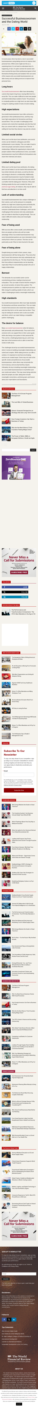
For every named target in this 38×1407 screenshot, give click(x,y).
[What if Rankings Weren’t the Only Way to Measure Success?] (6, 824)
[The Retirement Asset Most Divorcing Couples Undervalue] (6, 1095)
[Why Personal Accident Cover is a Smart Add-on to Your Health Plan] (6, 1137)
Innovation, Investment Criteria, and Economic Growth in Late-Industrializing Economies (23, 973)
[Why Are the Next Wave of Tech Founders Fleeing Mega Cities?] (6, 430)
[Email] (25, 29)
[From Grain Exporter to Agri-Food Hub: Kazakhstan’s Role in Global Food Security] (6, 1120)
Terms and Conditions (7, 1399)
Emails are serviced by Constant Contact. (13, 785)
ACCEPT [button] (19, 1404)
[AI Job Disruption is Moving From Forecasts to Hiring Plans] (6, 668)
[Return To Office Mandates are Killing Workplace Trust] (6, 693)
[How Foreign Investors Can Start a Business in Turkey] (6, 421)
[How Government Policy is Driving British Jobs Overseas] (6, 948)
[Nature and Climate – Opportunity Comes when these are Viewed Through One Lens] (6, 858)
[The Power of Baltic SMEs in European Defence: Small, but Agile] (6, 438)
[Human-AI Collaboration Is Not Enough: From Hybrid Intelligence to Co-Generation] (6, 906)
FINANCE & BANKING (8, 1071)
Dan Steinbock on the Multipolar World (13, 1334)
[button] (3, 8)
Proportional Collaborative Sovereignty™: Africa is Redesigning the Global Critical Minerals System (23, 1171)
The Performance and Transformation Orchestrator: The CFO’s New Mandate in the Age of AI (23, 612)
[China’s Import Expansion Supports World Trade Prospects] (6, 1163)
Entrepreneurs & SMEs (12, 12)
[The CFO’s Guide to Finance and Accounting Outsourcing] (6, 1022)
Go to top (34, 383)
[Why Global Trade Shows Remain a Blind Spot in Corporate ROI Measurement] (6, 1030)
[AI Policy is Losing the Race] (6, 710)
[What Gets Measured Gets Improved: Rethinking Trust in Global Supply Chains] (6, 923)
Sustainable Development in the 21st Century (15, 1344)
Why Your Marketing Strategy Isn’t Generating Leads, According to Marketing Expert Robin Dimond (23, 1055)
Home (3, 12)
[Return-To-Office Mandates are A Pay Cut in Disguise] (6, 727)
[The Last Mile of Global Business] (6, 404)
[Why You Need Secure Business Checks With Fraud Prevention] (6, 996)
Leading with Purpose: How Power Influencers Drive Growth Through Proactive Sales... (24, 840)
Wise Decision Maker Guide (9, 1331)
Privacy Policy (14, 1266)
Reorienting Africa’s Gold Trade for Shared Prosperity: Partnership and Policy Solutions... (24, 1205)
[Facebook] (9, 29)
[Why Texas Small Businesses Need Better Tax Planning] (6, 1112)
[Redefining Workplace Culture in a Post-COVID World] (6, 883)
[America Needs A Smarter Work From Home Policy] (6, 702)
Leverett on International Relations (12, 1342)
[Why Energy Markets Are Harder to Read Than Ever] (6, 807)
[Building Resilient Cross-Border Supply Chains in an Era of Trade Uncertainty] (6, 897)
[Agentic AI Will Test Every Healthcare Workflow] (6, 685)
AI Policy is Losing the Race (19, 708)
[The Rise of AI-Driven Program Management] (6, 396)
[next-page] (6, 445)
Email (6, 771)
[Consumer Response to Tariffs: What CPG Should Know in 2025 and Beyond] (6, 1197)
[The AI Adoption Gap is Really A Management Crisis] (6, 736)
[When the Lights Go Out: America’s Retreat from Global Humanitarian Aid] (6, 832)
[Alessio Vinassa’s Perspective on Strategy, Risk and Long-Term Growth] (6, 413)
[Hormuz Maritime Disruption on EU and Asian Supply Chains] (6, 1155)
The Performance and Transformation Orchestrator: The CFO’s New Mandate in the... (23, 913)
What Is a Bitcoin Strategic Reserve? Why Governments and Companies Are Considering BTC (23, 1103)
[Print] (29, 29)
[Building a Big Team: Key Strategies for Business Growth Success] (6, 875)
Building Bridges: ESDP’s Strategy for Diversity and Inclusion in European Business (22, 865)
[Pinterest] (17, 29)
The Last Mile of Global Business (22, 402)
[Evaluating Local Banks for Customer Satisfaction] (6, 1039)
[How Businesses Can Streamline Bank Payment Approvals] (6, 1078)
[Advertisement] (15, 635)
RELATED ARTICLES (8, 389)
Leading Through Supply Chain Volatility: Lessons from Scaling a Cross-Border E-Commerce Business (23, 1046)
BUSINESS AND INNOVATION (11, 981)
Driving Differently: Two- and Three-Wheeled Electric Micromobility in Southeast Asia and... (22, 964)
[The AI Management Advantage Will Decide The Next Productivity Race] (6, 719)
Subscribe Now (19, 790)
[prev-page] (3, 445)
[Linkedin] (21, 29)
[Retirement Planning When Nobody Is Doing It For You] (6, 1087)
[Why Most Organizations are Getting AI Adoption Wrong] (6, 676)
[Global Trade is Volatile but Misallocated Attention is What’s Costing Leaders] (6, 1180)
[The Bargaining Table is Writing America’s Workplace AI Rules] (6, 659)
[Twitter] (13, 29)
